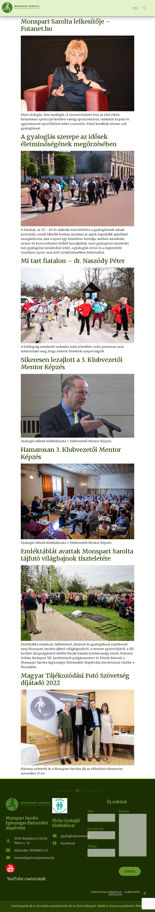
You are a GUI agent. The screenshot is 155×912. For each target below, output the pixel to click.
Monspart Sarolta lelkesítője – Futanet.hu (66, 25)
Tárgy (92, 846)
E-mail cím (96, 829)
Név (90, 811)
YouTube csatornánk (26, 878)
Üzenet (124, 811)
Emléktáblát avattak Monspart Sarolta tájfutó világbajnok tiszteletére (77, 555)
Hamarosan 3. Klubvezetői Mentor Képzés (71, 453)
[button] (144, 8)
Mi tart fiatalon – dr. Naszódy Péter (73, 261)
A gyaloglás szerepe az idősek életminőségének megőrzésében (69, 140)
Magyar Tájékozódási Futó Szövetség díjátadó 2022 (75, 679)
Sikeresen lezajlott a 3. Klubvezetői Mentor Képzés (72, 363)
